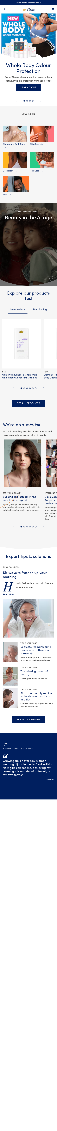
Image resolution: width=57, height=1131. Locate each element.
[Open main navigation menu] (53, 9)
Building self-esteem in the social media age (19, 498)
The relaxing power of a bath (35, 673)
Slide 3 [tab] (33, 101)
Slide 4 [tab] (27, 101)
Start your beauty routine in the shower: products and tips (36, 696)
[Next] (40, 101)
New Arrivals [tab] (17, 309)
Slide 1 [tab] (30, 101)
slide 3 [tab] (27, 388)
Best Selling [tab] (40, 309)
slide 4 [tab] (30, 388)
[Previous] (16, 101)
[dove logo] (28, 9)
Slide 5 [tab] (24, 101)
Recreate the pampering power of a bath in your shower (35, 650)
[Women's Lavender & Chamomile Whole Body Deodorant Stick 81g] (21, 343)
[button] (28, 244)
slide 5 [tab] (33, 388)
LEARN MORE (28, 87)
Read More (9, 594)
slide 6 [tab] (36, 388)
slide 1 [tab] (21, 388)
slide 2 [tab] (24, 388)
